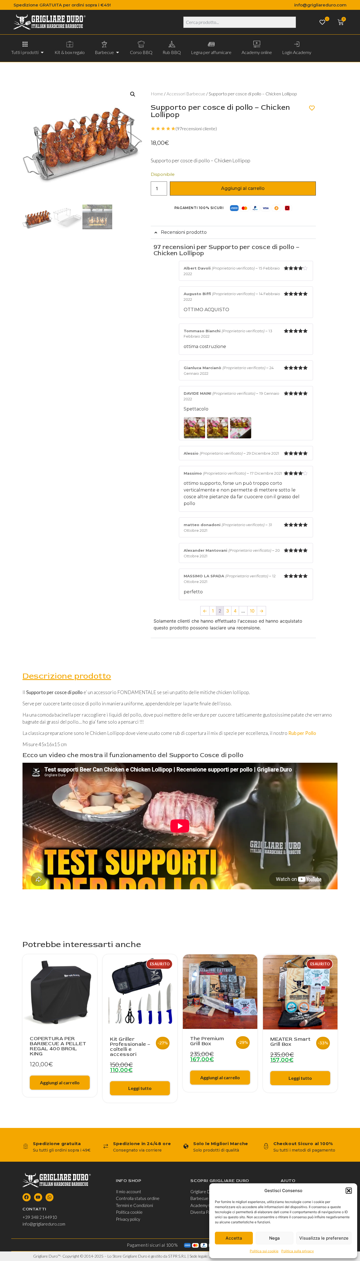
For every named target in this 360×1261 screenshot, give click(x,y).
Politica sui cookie (264, 1251)
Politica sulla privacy (297, 1251)
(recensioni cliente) (196, 128)
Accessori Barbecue (185, 93)
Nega (274, 1238)
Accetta (234, 1238)
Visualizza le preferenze (323, 1238)
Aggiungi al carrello (243, 188)
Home (157, 93)
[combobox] (239, 22)
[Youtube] (38, 1197)
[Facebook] (26, 1197)
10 (252, 611)
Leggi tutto (140, 1088)
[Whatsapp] (50, 1197)
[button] (349, 1190)
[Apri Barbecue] (117, 52)
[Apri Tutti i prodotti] (42, 52)
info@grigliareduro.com (320, 5)
